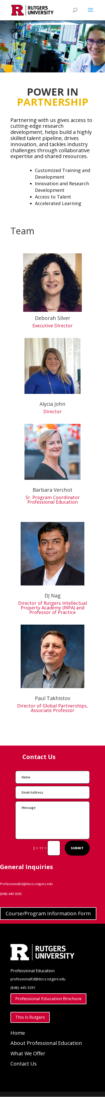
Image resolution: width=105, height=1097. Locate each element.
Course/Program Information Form (48, 913)
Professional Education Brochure (48, 998)
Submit (77, 848)
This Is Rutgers (30, 1017)
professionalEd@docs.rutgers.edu (37, 979)
